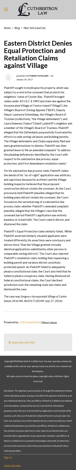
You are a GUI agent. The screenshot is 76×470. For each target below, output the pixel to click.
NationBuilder (12, 465)
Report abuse (49, 322)
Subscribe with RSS (23, 342)
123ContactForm (29, 322)
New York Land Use (35, 27)
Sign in (8, 457)
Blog (17, 27)
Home (7, 27)
